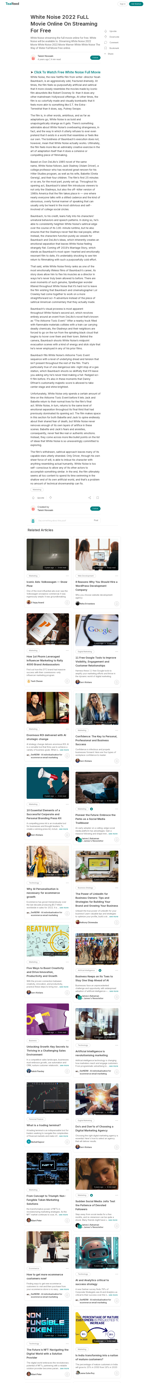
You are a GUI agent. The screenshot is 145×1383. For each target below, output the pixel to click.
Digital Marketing (85, 652)
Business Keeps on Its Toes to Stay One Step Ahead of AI (94, 978)
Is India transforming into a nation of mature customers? (96, 1357)
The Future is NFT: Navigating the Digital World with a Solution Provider (48, 1353)
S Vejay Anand (37, 602)
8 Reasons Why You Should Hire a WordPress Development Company (96, 585)
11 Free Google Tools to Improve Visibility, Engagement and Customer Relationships (95, 661)
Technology (83, 1045)
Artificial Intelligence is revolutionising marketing (91, 1053)
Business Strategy (85, 888)
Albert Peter (36, 1220)
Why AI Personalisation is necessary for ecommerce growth (43, 892)
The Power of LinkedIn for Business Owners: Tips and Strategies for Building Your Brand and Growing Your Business (96, 899)
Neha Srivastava (87, 604)
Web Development (86, 576)
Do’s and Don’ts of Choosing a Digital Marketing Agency (94, 1128)
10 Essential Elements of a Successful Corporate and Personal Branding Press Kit (44, 814)
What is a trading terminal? (44, 1125)
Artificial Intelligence (86, 970)
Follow (95, 58)
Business (33, 1041)
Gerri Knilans (86, 682)
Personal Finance (36, 1119)
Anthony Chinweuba (89, 922)
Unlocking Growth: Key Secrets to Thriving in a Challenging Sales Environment (48, 1050)
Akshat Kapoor (37, 1142)
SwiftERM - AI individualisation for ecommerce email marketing (95, 1072)
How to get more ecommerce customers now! (45, 1276)
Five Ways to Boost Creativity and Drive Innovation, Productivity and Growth (45, 972)
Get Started (136, 4)
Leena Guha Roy (87, 1373)
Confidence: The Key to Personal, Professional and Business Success (96, 740)
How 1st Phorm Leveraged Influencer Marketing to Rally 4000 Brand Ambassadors (45, 660)
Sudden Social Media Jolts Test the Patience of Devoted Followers (95, 1205)
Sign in (122, 4)
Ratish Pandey (37, 1071)
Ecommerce (34, 1268)
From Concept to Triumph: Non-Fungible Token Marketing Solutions (46, 1199)
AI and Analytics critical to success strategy (92, 1282)
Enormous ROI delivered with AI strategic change (46, 737)
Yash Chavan (37, 681)
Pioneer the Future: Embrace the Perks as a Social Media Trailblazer (95, 818)
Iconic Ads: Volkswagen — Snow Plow (47, 583)
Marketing (37, 490)
